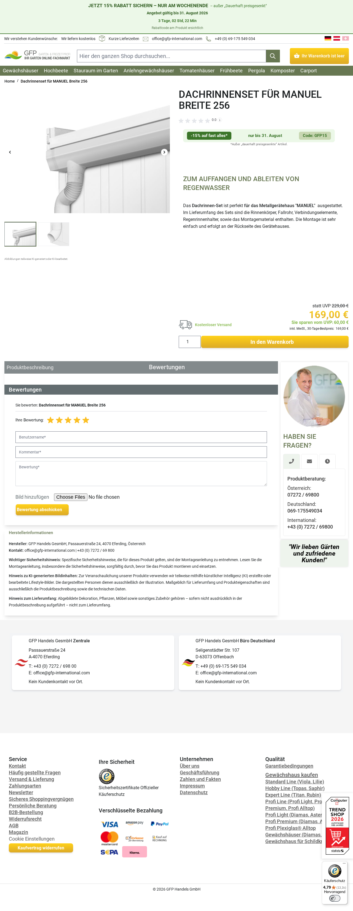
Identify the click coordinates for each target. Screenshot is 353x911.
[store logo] (37, 54)
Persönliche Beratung (33, 806)
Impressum (192, 786)
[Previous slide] (10, 152)
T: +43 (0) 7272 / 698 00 (52, 666)
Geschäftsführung (199, 772)
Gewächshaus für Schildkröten (298, 841)
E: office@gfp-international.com (59, 672)
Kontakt (17, 766)
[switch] (334, 898)
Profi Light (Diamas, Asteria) (296, 815)
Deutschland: (301, 504)
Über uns (189, 766)
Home (9, 81)
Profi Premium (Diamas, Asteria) (301, 821)
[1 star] (50, 420)
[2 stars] (59, 420)
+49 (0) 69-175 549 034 (235, 38)
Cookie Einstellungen (32, 839)
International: (301, 520)
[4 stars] (77, 420)
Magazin (18, 832)
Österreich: (299, 488)
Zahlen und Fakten (200, 779)
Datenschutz (194, 792)
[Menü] (344, 864)
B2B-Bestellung (26, 812)
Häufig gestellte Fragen (35, 772)
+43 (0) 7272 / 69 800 (95, 550)
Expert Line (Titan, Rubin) (293, 795)
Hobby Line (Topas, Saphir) (295, 788)
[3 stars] (68, 420)
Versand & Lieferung (31, 779)
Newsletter (21, 792)
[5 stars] (85, 420)
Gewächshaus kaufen (291, 775)
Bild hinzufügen (32, 497)
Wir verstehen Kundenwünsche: (31, 38)
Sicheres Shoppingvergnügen (41, 799)
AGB (13, 825)
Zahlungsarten (25, 786)
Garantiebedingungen (289, 766)
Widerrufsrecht (25, 819)
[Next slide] (164, 152)
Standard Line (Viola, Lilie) (294, 782)
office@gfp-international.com (177, 38)
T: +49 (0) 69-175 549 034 (221, 666)
